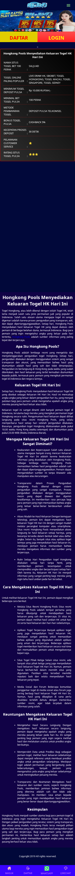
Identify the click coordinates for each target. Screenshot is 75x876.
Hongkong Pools (21, 336)
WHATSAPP (47, 873)
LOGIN (56, 37)
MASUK (9, 873)
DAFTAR (19, 37)
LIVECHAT (65, 873)
